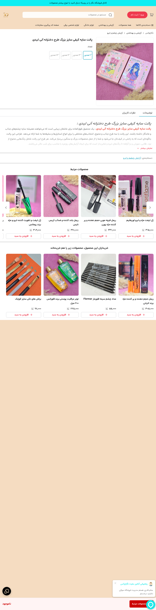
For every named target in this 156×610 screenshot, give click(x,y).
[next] (6, 208)
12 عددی (54, 55)
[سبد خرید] (152, 15)
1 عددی (88, 55)
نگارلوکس (149, 33)
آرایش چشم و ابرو (115, 33)
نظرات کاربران (128, 112)
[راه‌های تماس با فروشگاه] (6, 591)
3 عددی (76, 55)
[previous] (150, 208)
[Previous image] (100, 71)
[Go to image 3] (123, 102)
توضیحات (147, 112)
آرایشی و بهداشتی (134, 33)
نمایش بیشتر (146, 148)
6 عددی (65, 55)
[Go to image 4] (121, 102)
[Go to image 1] (129, 102)
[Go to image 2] (126, 102)
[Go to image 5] (118, 102)
